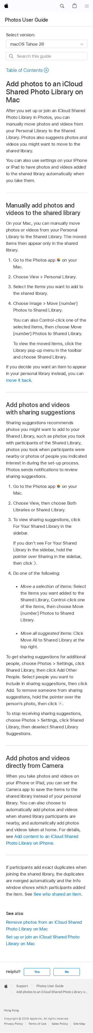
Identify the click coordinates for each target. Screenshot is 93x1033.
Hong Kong (11, 1010)
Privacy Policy (13, 1024)
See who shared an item (57, 894)
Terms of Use (37, 1024)
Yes (37, 972)
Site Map (79, 1024)
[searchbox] (46, 56)
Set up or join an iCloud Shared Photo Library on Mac (43, 940)
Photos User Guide (26, 20)
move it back (18, 380)
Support (22, 986)
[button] (62, 6)
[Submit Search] (11, 56)
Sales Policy (60, 1024)
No (67, 972)
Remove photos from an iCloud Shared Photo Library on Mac (44, 925)
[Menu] (87, 6)
